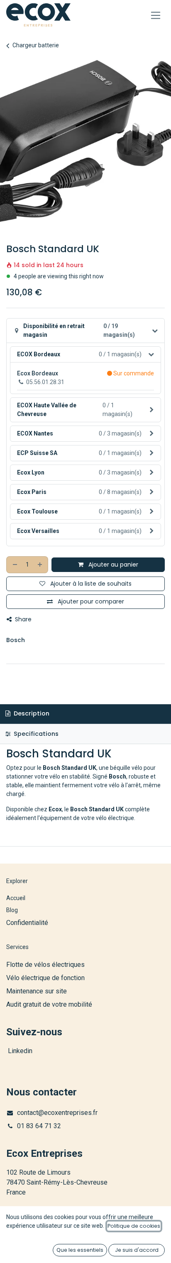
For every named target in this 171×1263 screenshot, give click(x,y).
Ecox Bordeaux (37, 373)
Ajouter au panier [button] (112, 564)
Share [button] (22, 619)
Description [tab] (30, 713)
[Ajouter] (40, 565)
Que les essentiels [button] (79, 1249)
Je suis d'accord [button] (137, 1249)
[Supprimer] (14, 565)
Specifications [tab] (35, 734)
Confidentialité (27, 923)
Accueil (15, 898)
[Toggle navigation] (156, 15)
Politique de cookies (133, 1225)
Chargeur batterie (35, 45)
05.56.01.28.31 (45, 382)
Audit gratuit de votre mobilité (49, 1004)
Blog (12, 910)
